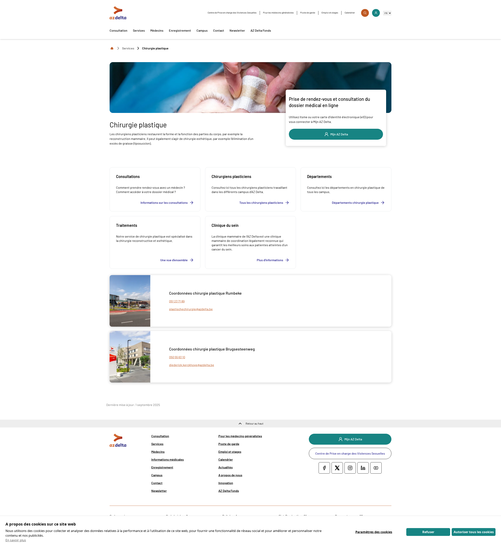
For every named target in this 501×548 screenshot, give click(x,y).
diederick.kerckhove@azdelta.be (191, 365)
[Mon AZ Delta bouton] (376, 13)
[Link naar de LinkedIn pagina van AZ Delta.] (363, 468)
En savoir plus (15, 540)
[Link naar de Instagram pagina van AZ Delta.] (350, 468)
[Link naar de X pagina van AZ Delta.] (337, 468)
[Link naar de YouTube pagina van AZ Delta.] (376, 468)
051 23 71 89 (177, 301)
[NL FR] (387, 13)
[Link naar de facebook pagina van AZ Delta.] (324, 468)
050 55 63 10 (177, 357)
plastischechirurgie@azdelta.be (191, 309)
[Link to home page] (112, 48)
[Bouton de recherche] (365, 13)
